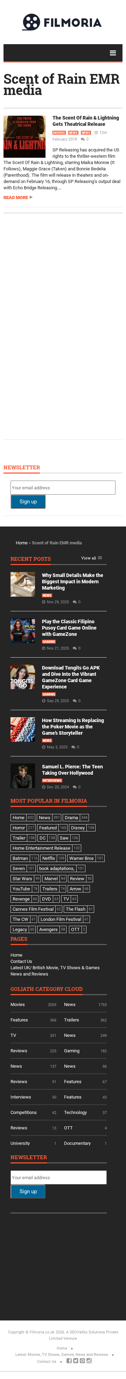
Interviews (52, 780)
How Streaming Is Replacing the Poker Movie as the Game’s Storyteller (73, 727)
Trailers (71, 1020)
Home (22, 542)
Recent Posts (30, 559)
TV (13, 1035)
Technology (75, 1112)
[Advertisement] (62, 325)
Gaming (49, 642)
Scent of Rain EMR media (62, 84)
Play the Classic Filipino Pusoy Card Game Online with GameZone (69, 628)
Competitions (23, 1112)
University (20, 1143)
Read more (16, 197)
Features (19, 1020)
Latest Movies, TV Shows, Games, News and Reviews (61, 1354)
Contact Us (21, 961)
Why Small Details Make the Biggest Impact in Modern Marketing (72, 581)
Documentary (77, 1143)
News (73, 133)
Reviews (18, 1050)
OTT (68, 1128)
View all (88, 558)
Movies (59, 133)
